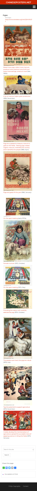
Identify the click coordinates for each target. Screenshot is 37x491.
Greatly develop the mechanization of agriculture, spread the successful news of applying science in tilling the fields (17, 434)
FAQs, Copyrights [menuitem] (14, 486)
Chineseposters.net (18, 2)
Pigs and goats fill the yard (12, 192)
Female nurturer (9, 263)
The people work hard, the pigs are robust (17, 360)
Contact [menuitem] (25, 486)
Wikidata (8, 17)
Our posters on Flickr (11, 474)
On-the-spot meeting (10, 218)
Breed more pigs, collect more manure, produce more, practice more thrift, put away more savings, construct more (16, 69)
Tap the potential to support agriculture (16, 407)
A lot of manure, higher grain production (16, 96)
